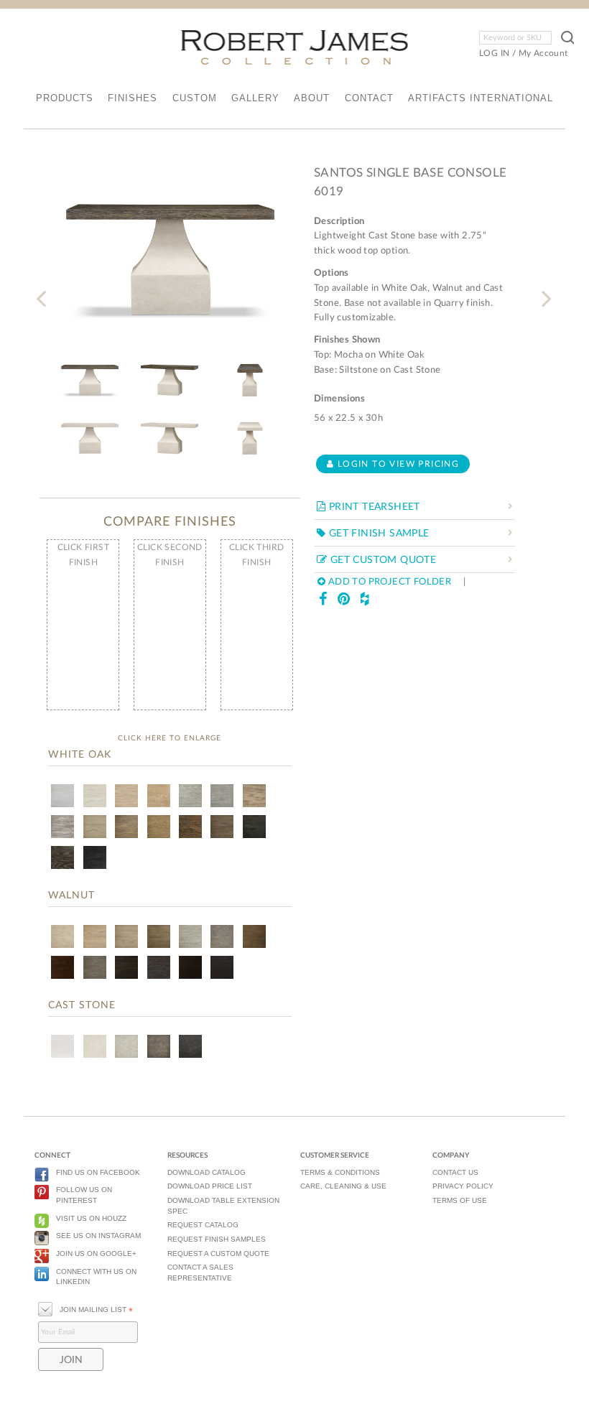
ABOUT (312, 98)
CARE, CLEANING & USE (343, 1186)
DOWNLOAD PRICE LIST (209, 1186)
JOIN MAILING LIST (96, 1310)
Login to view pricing (396, 464)
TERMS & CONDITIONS (340, 1172)
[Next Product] (545, 290)
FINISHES (132, 98)
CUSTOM (194, 98)
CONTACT (369, 98)
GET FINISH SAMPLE (377, 534)
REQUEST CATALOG (202, 1225)
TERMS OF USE (459, 1200)
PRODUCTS (64, 98)
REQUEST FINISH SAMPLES (216, 1239)
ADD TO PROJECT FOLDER (388, 582)
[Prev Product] (44, 290)
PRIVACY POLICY (462, 1186)
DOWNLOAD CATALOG (206, 1172)
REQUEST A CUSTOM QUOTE (218, 1253)
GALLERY (255, 98)
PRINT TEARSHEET (372, 507)
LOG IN (494, 53)
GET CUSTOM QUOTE (381, 560)
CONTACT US (455, 1172)
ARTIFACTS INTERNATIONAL (480, 98)
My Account (543, 53)
